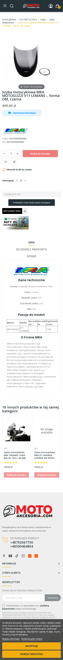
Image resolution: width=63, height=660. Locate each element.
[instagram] (23, 556)
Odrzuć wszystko (31, 654)
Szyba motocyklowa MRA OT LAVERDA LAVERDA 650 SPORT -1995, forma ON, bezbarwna (44, 455)
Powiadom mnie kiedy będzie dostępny (31, 202)
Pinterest (25, 180)
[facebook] (4, 556)
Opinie (31, 256)
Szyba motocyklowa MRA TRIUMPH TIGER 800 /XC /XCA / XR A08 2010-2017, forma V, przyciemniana (14, 455)
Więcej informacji (11, 638)
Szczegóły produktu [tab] (31, 249)
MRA (5, 448)
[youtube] (10, 556)
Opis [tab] (31, 242)
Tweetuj (21, 180)
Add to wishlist (5, 161)
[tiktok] (17, 556)
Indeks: (5, 138)
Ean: (4, 142)
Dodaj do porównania (14, 161)
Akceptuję (31, 646)
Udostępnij (17, 180)
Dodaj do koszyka (40, 153)
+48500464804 (21, 546)
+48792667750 (21, 542)
